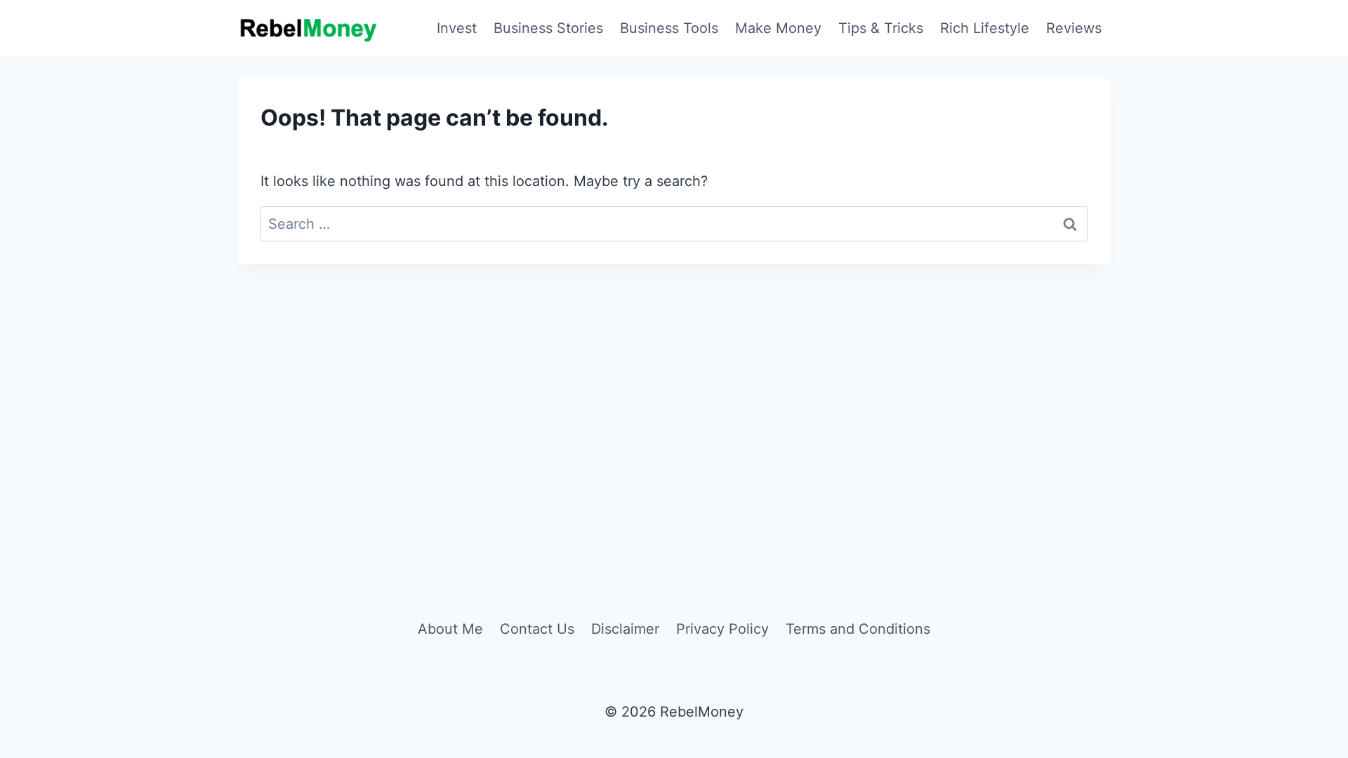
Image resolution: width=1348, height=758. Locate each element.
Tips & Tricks (880, 28)
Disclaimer (625, 628)
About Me (450, 628)
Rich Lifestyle (984, 28)
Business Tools (669, 28)
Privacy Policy (722, 628)
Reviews (1074, 28)
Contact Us (537, 628)
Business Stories (548, 28)
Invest (457, 28)
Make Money (778, 28)
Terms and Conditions (858, 628)
